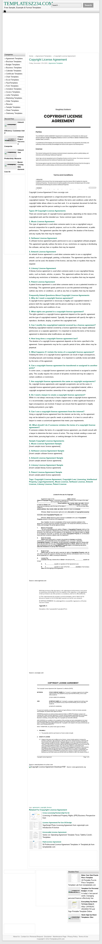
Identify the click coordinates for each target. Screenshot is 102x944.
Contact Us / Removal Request (32, 937)
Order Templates (12, 101)
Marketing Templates (14, 98)
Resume (9, 104)
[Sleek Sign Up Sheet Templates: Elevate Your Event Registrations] (74, 919)
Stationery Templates (14, 113)
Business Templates (14, 68)
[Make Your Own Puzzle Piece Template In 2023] (74, 882)
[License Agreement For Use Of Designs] (35, 829)
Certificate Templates (14, 74)
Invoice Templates (13, 92)
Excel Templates (12, 80)
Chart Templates (12, 77)
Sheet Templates (12, 110)
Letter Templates (12, 95)
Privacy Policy (73, 937)
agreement (36, 807)
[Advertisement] (49, 32)
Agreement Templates (44, 56)
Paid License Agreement (52, 842)
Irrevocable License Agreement (54, 832)
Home (31, 56)
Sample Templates (13, 107)
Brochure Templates (13, 62)
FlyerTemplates (12, 83)
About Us (16, 937)
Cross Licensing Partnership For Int (56, 813)
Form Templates (12, 86)
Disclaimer (48, 937)
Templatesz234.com (28, 3)
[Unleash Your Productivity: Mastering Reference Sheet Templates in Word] (11, 152)
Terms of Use (83, 937)
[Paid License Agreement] (35, 848)
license (49, 807)
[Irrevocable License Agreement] (36, 839)
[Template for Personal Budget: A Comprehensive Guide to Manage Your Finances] (74, 892)
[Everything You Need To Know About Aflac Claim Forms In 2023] (74, 908)
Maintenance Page (59, 937)
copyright (43, 807)
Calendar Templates (13, 71)
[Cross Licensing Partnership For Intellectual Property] (35, 819)
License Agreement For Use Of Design (57, 823)
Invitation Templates (14, 89)
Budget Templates (13, 65)
